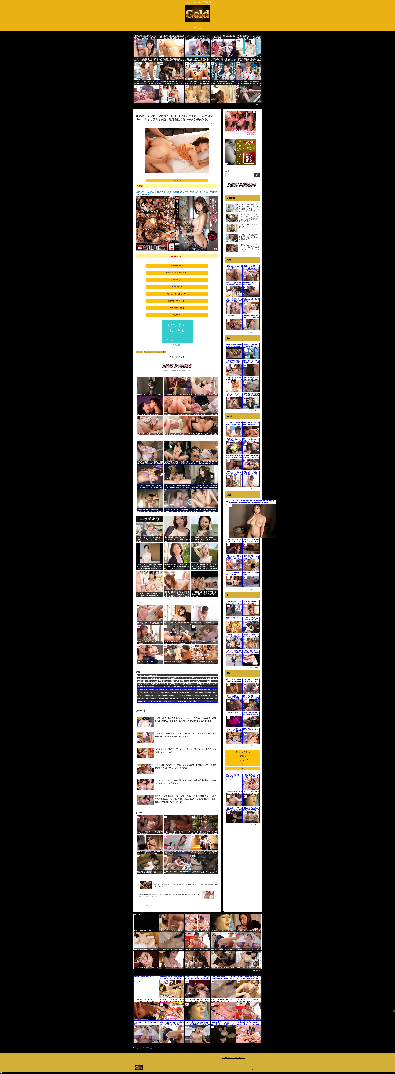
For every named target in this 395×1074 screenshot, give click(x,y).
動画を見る (177, 180)
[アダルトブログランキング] (145, 1048)
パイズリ (156, 352)
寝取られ (243, 756)
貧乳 (242, 764)
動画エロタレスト (257, 104)
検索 (227, 171)
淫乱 (164, 352)
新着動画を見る (177, 287)
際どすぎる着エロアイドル (177, 301)
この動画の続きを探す (177, 265)
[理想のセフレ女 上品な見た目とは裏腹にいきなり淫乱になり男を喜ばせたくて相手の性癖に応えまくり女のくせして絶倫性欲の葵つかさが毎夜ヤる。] (177, 251)
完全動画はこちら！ (177, 256)
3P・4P (140, 352)
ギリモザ (148, 352)
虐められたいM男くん (243, 752)
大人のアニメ (177, 315)
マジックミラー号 (243, 760)
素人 (242, 768)
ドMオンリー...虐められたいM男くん (177, 294)
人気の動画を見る (177, 280)
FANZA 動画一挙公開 (177, 308)
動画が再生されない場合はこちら (177, 272)
